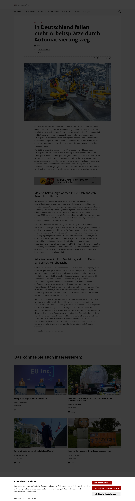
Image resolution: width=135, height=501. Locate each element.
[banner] (67, 250)
